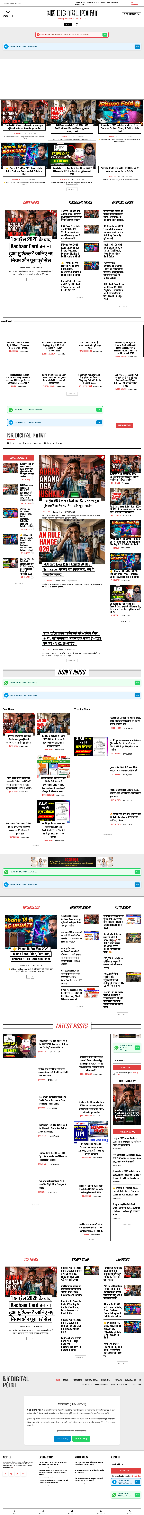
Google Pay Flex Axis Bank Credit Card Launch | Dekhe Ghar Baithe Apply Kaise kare (52, 1128)
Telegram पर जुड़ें (62, 1438)
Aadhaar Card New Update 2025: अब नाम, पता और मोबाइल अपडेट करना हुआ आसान (125, 792)
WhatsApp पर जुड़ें (81, 1438)
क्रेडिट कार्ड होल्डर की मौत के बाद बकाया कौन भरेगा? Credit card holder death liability (114, 215)
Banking (13, 386)
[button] (77, 24)
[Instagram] (11, 1473)
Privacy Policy (135, 1476)
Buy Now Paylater (121, 356)
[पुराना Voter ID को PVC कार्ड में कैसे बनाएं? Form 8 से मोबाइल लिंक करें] (91, 770)
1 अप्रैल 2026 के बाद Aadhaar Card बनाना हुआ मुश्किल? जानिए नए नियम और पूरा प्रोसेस (71, 215)
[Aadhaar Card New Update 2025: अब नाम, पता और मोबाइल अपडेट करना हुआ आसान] (91, 794)
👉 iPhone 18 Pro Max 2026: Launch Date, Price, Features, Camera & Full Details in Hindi (24, 171)
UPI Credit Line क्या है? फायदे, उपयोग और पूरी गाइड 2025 (90, 345)
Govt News (16, 133)
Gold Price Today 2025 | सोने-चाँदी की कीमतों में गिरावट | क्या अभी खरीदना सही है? (89, 1463)
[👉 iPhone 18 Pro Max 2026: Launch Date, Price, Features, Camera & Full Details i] (24, 156)
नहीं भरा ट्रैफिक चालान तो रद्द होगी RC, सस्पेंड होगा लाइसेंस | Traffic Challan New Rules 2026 (114, 921)
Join (105, 34)
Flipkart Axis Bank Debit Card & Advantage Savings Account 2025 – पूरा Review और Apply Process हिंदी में (18, 378)
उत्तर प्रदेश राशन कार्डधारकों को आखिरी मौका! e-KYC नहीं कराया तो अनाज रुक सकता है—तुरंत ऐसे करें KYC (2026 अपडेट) (72, 638)
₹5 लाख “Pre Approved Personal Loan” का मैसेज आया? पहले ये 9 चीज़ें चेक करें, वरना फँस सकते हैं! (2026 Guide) (114, 270)
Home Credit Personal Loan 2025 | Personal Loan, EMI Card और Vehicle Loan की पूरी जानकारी (54, 378)
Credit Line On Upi (49, 354)
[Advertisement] (72, 76)
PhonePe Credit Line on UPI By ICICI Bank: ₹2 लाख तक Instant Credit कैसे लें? (71, 286)
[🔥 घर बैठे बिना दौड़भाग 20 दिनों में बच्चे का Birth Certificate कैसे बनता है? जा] (91, 818)
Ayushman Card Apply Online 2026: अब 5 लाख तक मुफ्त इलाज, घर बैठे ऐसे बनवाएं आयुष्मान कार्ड (125, 720)
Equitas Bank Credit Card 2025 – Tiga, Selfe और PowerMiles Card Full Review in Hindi (53, 1156)
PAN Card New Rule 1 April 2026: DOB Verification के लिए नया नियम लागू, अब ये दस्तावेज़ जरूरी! (72, 128)
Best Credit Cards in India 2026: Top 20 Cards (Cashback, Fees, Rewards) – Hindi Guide (113, 250)
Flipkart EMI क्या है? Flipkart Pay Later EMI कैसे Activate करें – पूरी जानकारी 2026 (91, 1189)
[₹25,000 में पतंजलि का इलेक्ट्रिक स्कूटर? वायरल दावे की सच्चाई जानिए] (133, 962)
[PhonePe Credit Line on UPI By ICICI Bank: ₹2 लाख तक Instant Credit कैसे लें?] (119, 156)
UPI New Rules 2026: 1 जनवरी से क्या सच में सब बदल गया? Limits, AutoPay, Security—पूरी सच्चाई (114, 232)
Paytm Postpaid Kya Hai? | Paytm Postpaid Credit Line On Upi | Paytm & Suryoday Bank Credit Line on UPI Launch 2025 (125, 348)
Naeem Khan (24, 133)
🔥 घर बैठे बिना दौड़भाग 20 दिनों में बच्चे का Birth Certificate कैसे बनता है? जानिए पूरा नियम (125, 817)
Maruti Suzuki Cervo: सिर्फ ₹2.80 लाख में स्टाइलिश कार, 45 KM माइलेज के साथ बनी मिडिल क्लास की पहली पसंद (114, 1000)
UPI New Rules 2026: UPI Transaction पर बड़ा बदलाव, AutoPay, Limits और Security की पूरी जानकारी (53, 1472)
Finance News (112, 176)
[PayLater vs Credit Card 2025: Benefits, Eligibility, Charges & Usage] (19, 1186)
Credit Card (63, 179)
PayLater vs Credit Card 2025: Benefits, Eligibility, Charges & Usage (52, 1184)
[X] (17, 1473)
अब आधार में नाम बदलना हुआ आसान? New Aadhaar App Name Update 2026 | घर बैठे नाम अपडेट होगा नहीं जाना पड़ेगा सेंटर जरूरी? (91, 1063)
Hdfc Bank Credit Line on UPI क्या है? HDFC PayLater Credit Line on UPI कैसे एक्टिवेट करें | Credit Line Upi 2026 (114, 292)
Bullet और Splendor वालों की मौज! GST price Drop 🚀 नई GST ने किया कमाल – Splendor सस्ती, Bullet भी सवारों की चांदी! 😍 (113, 943)
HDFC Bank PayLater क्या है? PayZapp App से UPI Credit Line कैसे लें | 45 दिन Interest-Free (54, 346)
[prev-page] (28, 279)
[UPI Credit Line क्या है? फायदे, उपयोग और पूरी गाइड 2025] (89, 333)
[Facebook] (5, 1473)
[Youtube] (23, 1473)
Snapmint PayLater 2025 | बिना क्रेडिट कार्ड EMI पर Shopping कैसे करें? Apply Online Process (89, 378)
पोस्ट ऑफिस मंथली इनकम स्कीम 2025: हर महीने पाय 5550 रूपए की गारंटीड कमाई (89, 1479)
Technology (111, 136)
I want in (125, 1067)
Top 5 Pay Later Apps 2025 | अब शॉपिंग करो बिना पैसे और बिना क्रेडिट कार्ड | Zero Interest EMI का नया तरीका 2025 (126, 380)
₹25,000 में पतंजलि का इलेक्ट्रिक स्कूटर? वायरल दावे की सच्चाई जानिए (113, 963)
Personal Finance (85, 351)
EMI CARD (42, 1192)
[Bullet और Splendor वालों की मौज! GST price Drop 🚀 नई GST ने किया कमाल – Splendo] (133, 938)
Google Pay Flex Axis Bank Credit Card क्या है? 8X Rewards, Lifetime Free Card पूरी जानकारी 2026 (72, 171)
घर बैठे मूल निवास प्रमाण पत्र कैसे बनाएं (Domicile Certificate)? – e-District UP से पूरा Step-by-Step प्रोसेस (53, 830)
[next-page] (32, 279)
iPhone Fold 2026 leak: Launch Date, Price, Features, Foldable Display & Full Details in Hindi (120, 128)
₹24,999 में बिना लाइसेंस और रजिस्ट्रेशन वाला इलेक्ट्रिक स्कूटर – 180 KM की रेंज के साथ (114, 979)
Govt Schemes (64, 136)
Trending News (48, 795)
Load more (71, 189)
